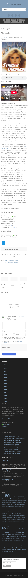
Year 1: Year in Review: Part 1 (9, 267)
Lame (16, 260)
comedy (16, 504)
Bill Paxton (23, 515)
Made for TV (16, 496)
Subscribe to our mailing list (11, 559)
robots (17, 498)
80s (6, 260)
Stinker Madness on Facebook (12, 446)
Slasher (10, 530)
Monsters (3, 542)
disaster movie (22, 511)
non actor (15, 526)
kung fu (11, 536)
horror (4, 523)
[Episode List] (8, 15)
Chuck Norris (4, 549)
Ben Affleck (18, 508)
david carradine (16, 540)
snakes (13, 496)
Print (15, 29)
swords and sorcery (12, 538)
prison (12, 532)
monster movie (4, 502)
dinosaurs (22, 547)
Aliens (13, 530)
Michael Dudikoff (19, 542)
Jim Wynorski (22, 538)
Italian (3, 504)
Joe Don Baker (23, 549)
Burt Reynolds (13, 506)
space (12, 521)
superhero (4, 515)
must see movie (16, 549)
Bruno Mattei (20, 504)
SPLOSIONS (21, 506)
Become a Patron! (7, 418)
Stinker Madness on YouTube (12, 448)
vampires (22, 498)
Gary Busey (6, 513)
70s (21, 517)
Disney (19, 521)
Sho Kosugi (12, 515)
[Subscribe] (16, 15)
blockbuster (9, 551)
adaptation (7, 508)
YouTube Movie (6, 536)
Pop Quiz (9, 506)
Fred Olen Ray (4, 506)
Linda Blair (21, 540)
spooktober (7, 526)
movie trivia (11, 508)
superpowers (4, 545)
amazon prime (21, 534)
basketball (11, 540)
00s (8, 529)
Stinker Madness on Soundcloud (13, 442)
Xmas (13, 517)
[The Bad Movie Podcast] (14, 4)
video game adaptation (8, 547)
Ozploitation (15, 521)
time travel (22, 521)
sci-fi (7, 509)
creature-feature (7, 500)
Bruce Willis (12, 542)
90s (4, 528)
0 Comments (5, 39)
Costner (13, 519)
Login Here (22, 316)
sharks (15, 532)
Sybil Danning (15, 511)
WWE (13, 502)
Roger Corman (7, 519)
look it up (13, 182)
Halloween (9, 545)
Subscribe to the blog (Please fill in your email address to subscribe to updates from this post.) (14, 338)
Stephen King (23, 536)
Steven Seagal (22, 502)
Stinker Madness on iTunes (11, 436)
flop (15, 542)
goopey (3, 496)
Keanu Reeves (6, 530)
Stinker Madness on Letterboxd (12, 451)
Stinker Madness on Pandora (12, 440)
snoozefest (19, 515)
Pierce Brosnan (17, 502)
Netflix (9, 534)
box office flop (11, 513)
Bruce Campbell (5, 538)
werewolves (19, 526)
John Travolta (4, 551)
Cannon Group (18, 529)
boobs (23, 529)
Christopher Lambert (22, 500)
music (8, 517)
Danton (13, 551)
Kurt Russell (8, 521)
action (12, 498)
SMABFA (6, 504)
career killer (9, 502)
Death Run (13, 283)
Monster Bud (9, 549)
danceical (11, 260)
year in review (8, 532)
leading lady (18, 262)
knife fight (20, 513)
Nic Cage (12, 504)
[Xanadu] (14, 57)
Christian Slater (4, 534)
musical (3, 508)
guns (3, 513)
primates (10, 517)
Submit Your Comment (9, 354)
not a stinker (18, 517)
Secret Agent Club (7, 470)
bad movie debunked (14, 500)
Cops (19, 498)
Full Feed (4, 426)
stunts (15, 515)
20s (24, 504)
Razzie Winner (9, 262)
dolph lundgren (10, 511)
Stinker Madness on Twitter (11, 444)
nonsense (20, 532)
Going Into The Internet (16, 547)
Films (5, 37)
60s (11, 519)
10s (20, 510)
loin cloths (17, 538)
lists (14, 508)
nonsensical (17, 519)
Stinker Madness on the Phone (12, 453)
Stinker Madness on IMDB (11, 449)
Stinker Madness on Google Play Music (15, 438)
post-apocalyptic (12, 543)
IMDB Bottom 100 (5, 540)
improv (8, 515)
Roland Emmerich (15, 534)
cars (12, 545)
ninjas (12, 523)
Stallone (22, 519)
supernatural (15, 545)
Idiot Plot (14, 536)
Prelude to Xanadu (20, 267)
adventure (17, 530)
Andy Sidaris (4, 517)
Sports (9, 504)
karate (7, 498)
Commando (5, 460)
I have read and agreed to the (13, 342)
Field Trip (16, 513)
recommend (8, 542)
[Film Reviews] (12, 15)
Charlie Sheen (4, 511)
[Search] (19, 15)
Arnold (17, 506)
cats (2, 530)
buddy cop (4, 521)
